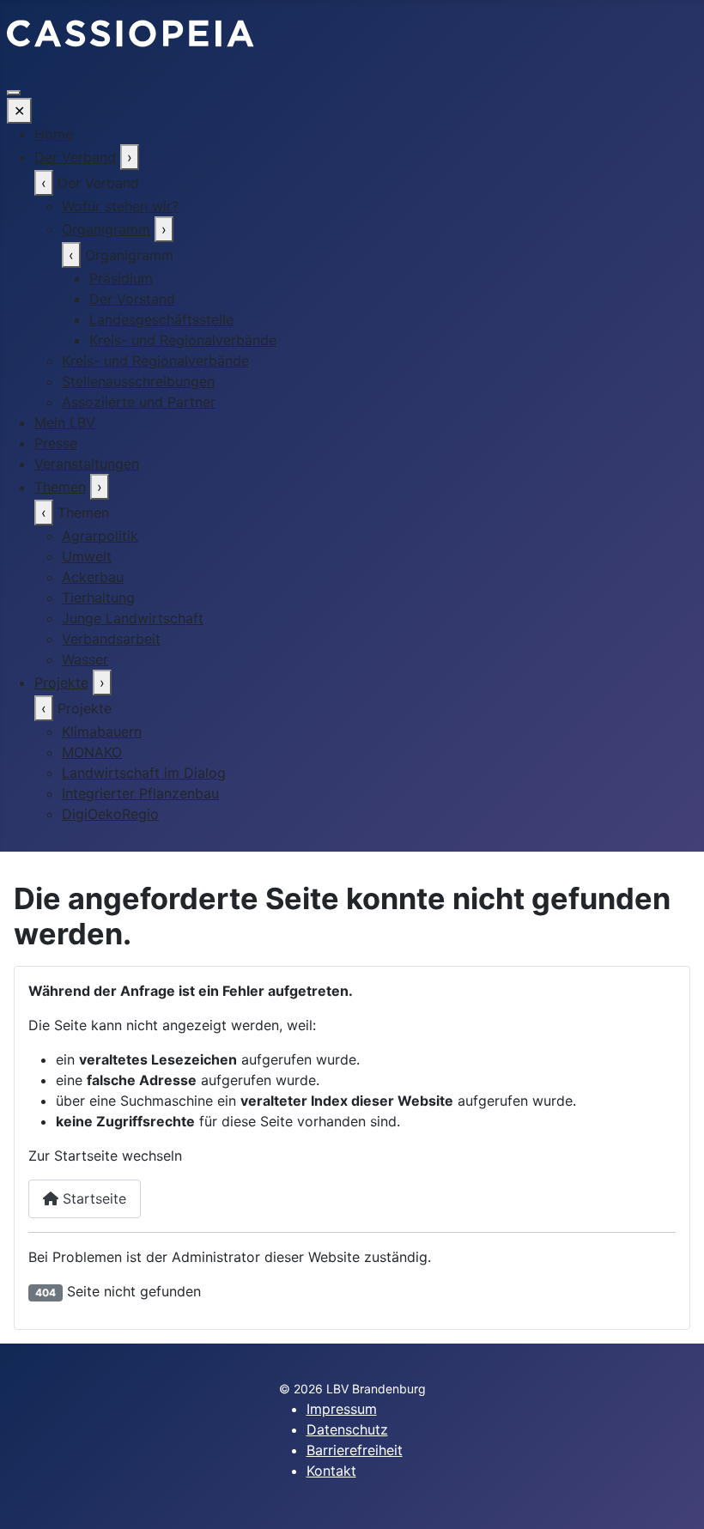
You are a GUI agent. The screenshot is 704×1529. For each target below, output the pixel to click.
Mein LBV (64, 422)
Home (53, 134)
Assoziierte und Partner (138, 401)
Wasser (85, 659)
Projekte (61, 682)
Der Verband (75, 157)
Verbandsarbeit (111, 638)
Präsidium (121, 278)
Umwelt (87, 556)
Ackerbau (93, 577)
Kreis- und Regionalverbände (182, 340)
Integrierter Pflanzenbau (140, 793)
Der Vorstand (132, 298)
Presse (55, 443)
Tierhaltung (98, 597)
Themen (60, 486)
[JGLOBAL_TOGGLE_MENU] (14, 92)
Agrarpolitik (100, 535)
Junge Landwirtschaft (132, 618)
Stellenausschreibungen (138, 381)
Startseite (92, 1198)
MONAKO (92, 752)
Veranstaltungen (86, 463)
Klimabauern (102, 731)
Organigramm (106, 229)
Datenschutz (347, 1429)
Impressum (341, 1408)
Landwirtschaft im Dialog (144, 772)
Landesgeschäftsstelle (161, 319)
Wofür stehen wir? (120, 206)
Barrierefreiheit (354, 1450)
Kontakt (331, 1470)
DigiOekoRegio (110, 813)
